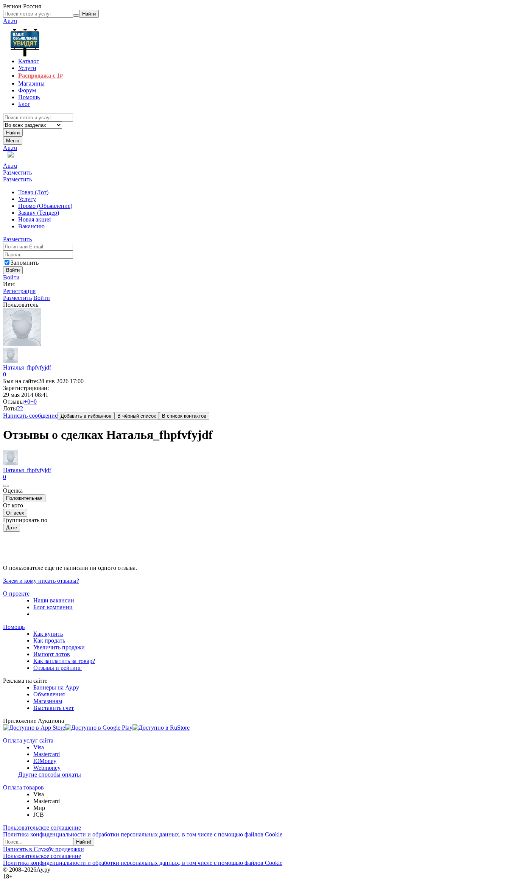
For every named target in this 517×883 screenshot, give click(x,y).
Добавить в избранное (86, 416)
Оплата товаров (23, 787)
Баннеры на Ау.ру (56, 687)
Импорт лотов (51, 654)
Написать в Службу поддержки (43, 849)
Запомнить (25, 262)
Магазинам (47, 701)
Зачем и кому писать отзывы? (41, 580)
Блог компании (53, 607)
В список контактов (184, 416)
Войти (11, 277)
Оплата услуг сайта (28, 740)
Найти (13, 133)
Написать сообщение (30, 415)
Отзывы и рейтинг (57, 668)
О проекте (16, 593)
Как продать (49, 640)
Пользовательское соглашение (42, 827)
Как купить (48, 633)
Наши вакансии (53, 600)
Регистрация (19, 291)
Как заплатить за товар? (64, 661)
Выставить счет (53, 708)
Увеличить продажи (59, 647)
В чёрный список (136, 416)
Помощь (14, 627)
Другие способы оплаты (49, 774)
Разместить (17, 172)
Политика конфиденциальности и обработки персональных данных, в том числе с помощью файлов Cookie (142, 834)
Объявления (49, 694)
